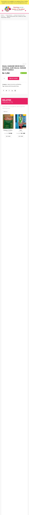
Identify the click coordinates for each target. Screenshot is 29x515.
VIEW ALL (5, 111)
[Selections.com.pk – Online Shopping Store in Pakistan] (14, 9)
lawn (21, 130)
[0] (26, 11)
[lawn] (20, 121)
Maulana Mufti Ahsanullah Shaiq (12, 86)
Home (2, 15)
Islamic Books (9, 15)
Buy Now (14, 78)
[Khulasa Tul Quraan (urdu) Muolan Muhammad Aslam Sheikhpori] (8, 121)
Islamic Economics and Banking (14, 84)
